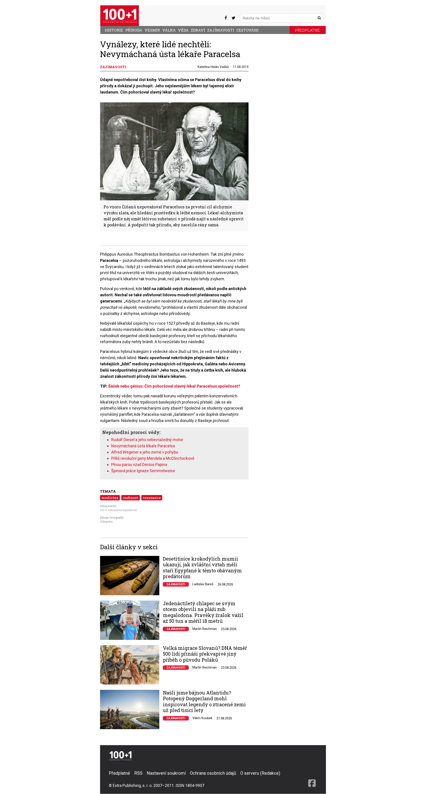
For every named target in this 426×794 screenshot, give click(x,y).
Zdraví (198, 30)
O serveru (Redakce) (260, 773)
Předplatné (307, 30)
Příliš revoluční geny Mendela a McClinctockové (152, 458)
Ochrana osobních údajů (213, 773)
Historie (114, 30)
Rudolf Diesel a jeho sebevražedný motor (147, 439)
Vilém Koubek (202, 718)
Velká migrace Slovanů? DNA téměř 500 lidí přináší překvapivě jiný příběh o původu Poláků (205, 654)
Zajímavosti (220, 30)
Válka (169, 30)
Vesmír (152, 30)
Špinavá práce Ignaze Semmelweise (143, 470)
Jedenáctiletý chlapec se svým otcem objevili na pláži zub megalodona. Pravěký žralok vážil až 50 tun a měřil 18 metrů (203, 612)
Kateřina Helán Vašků (213, 67)
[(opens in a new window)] (225, 18)
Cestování (247, 30)
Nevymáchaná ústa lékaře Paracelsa (143, 446)
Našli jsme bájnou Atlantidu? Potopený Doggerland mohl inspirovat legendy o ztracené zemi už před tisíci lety (204, 701)
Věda (183, 30)
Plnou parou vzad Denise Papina (139, 464)
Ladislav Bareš (202, 584)
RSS (138, 773)
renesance (152, 497)
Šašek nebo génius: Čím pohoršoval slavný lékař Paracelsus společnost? (174, 386)
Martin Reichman (204, 629)
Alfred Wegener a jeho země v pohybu (144, 452)
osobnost (130, 497)
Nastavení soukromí (166, 773)
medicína (109, 497)
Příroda (133, 30)
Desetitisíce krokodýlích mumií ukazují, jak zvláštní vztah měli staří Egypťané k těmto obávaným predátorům (202, 567)
